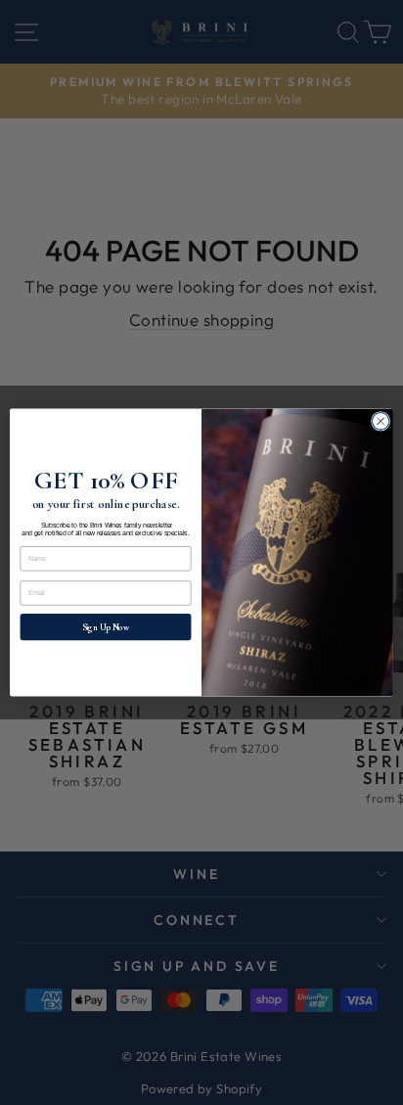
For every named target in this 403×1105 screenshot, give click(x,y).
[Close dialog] (380, 422)
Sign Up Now (105, 627)
